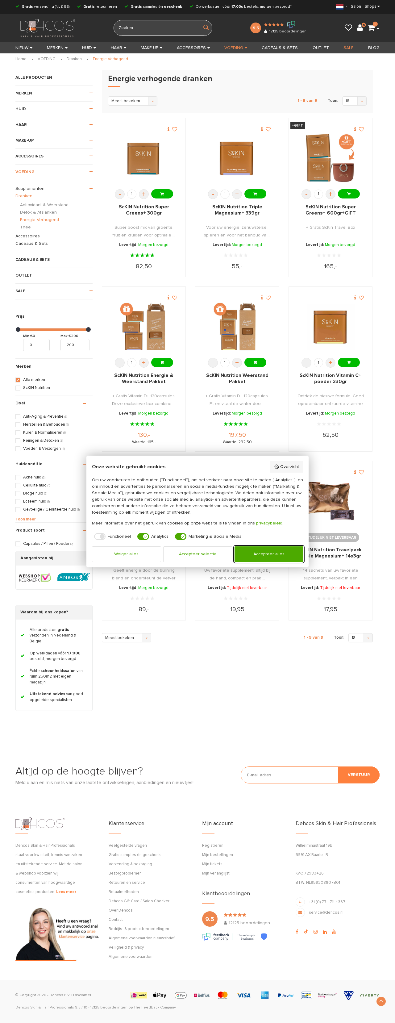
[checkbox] (111, 536)
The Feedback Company (155, 1007)
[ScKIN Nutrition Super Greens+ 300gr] (144, 158)
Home (21, 59)
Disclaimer (82, 995)
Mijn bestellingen (217, 855)
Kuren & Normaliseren (44, 433)
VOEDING (233, 48)
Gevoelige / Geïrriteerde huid (51, 509)
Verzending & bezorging (130, 864)
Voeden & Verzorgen (44, 449)
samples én (156, 7)
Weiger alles (126, 554)
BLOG (374, 48)
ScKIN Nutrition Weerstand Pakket (237, 378)
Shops (370, 7)
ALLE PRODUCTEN (33, 78)
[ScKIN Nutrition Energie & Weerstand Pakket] (144, 326)
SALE (348, 48)
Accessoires (27, 236)
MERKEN (55, 48)
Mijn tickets (212, 864)
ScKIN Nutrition (36, 388)
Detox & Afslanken (38, 212)
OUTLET (321, 48)
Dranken (74, 59)
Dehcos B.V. (59, 995)
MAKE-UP (149, 48)
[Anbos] (73, 578)
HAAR (116, 48)
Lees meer (66, 892)
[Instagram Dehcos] (315, 932)
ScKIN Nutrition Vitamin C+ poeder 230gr (330, 378)
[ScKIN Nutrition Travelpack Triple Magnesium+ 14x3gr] (331, 501)
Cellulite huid (36, 485)
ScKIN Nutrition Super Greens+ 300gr (144, 209)
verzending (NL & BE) (46, 7)
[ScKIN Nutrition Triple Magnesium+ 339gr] (237, 158)
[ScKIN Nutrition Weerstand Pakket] (237, 326)
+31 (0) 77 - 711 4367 (327, 902)
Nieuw (21, 48)
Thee (25, 227)
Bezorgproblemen (125, 873)
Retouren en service (127, 883)
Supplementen (29, 188)
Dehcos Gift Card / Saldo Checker (139, 901)
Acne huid (34, 477)
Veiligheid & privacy (126, 948)
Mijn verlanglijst (216, 873)
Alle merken (34, 380)
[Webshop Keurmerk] (35, 578)
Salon (356, 7)
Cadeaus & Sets (31, 243)
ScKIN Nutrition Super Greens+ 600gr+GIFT (331, 209)
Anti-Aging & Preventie (45, 417)
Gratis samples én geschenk (135, 855)
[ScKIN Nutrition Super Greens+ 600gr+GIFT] (331, 158)
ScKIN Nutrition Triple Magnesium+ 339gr (237, 209)
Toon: (333, 101)
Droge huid (35, 493)
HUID (87, 48)
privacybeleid (269, 523)
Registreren (212, 846)
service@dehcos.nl (326, 913)
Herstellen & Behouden (46, 425)
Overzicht (289, 467)
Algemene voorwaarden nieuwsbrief (141, 938)
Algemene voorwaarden (130, 957)
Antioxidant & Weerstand (44, 205)
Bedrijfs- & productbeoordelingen (139, 929)
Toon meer (25, 519)
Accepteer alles (269, 554)
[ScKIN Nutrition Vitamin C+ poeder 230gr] (331, 326)
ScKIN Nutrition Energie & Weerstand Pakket (143, 378)
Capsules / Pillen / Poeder (48, 544)
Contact (116, 920)
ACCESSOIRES (191, 48)
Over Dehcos (121, 910)
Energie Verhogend (110, 59)
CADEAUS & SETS (280, 48)
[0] (371, 28)
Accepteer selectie (198, 554)
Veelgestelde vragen (128, 846)
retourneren (100, 7)
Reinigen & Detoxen (43, 441)
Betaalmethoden (124, 892)
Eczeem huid (36, 501)
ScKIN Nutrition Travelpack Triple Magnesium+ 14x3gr (331, 552)
